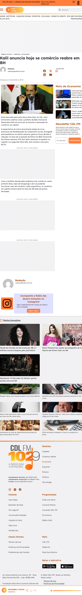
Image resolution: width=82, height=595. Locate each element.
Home (2, 16)
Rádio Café (47, 520)
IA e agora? (14, 510)
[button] (44, 71)
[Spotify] (78, 2)
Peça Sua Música (49, 552)
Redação (11, 69)
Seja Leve (13, 525)
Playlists (5, 19)
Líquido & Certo (15, 520)
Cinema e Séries (49, 457)
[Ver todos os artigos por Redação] (3, 70)
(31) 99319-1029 (31, 477)
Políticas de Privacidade (19, 547)
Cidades (45, 451)
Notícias (10, 16)
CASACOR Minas (23, 16)
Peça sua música (48, 2)
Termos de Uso (15, 542)
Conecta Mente (58, 16)
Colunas (45, 16)
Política (45, 477)
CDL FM (45, 542)
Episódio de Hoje (16, 505)
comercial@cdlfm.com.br (23, 482)
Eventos (36, 16)
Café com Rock (49, 500)
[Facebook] (78, 4)
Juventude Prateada (17, 515)
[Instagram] (74, 2)
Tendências (13, 530)
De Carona (47, 515)
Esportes (46, 467)
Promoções (76, 19)
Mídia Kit (45, 4)
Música (45, 472)
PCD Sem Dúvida (74, 16)
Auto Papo (13, 500)
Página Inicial (6, 54)
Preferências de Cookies (19, 552)
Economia (25, 54)
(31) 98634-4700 (33, 479)
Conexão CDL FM (49, 510)
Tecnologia (47, 482)
